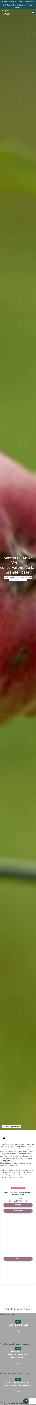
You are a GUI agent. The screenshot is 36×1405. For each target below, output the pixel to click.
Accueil (7, 577)
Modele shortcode (14, 577)
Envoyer (25, 1243)
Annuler (13, 1243)
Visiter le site (18, 1210)
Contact (18, 1258)
